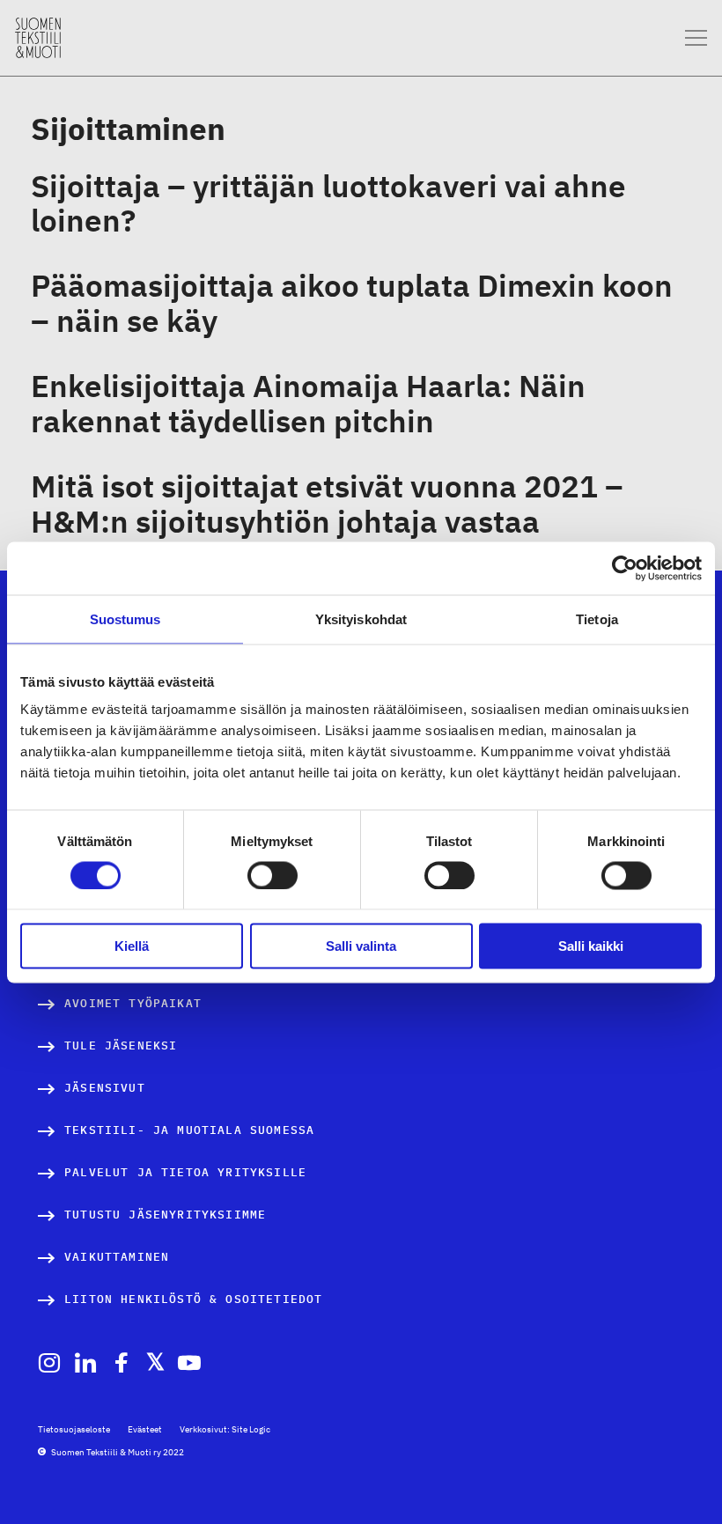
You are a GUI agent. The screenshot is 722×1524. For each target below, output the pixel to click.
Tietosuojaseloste (74, 1429)
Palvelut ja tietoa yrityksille (185, 1172)
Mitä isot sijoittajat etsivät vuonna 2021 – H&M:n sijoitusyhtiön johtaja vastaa (327, 503)
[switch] (272, 875)
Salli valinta (361, 946)
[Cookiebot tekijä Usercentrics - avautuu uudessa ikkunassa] (625, 568)
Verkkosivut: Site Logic (225, 1429)
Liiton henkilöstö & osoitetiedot (193, 1299)
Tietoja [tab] (597, 618)
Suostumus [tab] (125, 618)
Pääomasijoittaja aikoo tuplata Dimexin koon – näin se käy (352, 303)
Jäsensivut (104, 1087)
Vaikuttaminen (116, 1256)
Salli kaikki (590, 946)
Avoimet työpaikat (133, 1003)
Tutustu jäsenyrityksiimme (165, 1214)
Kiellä (131, 946)
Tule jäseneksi (120, 1045)
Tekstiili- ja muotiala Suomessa (189, 1130)
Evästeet (145, 1429)
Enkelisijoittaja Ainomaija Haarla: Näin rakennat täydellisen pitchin (308, 403)
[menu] (696, 38)
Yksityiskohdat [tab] (361, 618)
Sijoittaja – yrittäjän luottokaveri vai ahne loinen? (328, 203)
